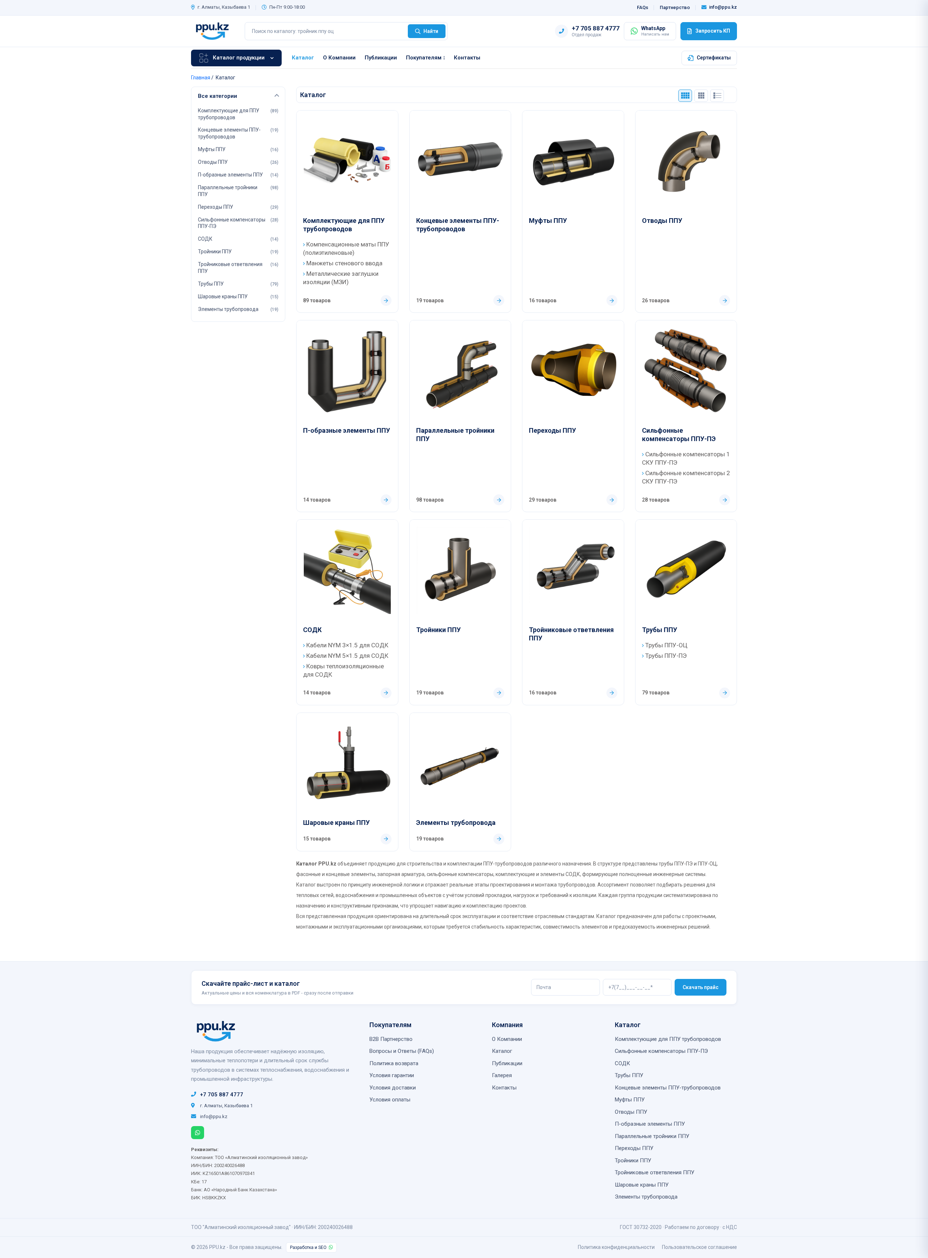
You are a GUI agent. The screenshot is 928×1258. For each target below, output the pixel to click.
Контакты (467, 57)
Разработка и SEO (308, 1247)
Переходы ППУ (552, 430)
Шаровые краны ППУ (336, 822)
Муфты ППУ (548, 220)
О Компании (339, 57)
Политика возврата (393, 1063)
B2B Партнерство (391, 1039)
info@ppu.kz (723, 7)
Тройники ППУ (438, 630)
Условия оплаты (389, 1099)
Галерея (502, 1075)
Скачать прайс (700, 987)
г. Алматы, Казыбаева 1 (224, 7)
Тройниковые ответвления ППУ (571, 634)
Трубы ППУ (659, 630)
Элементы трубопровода (456, 822)
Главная (200, 77)
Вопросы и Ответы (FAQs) (401, 1051)
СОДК (312, 630)
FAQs (642, 7)
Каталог (303, 57)
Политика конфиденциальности (616, 1247)
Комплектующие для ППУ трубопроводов (344, 225)
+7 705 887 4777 (221, 1094)
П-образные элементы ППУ (346, 430)
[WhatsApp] (197, 1132)
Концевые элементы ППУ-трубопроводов (457, 225)
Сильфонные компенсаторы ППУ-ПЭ (679, 435)
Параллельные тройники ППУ (455, 435)
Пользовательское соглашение (699, 1247)
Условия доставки (392, 1087)
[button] (238, 96)
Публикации (381, 57)
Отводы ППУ (662, 220)
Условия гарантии (391, 1075)
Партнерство (675, 7)
